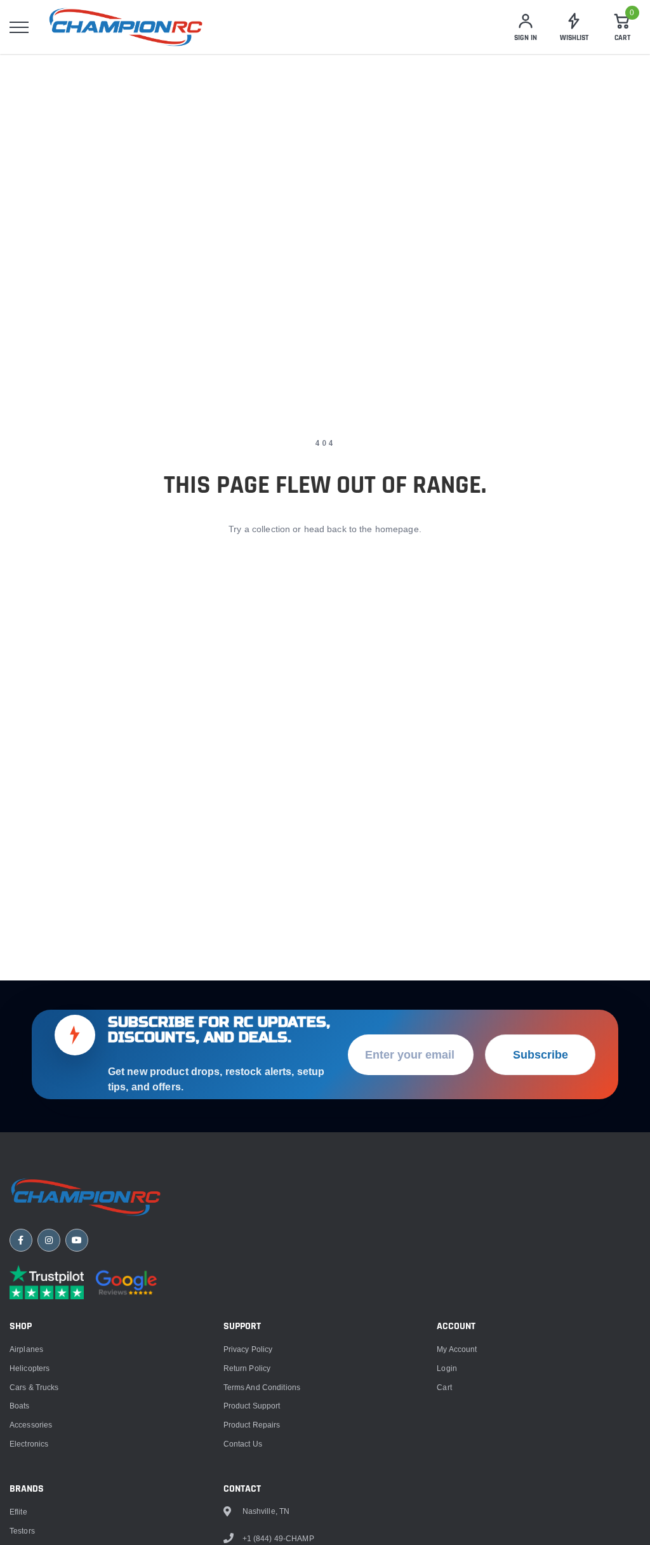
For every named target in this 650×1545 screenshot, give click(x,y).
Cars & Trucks (34, 1387)
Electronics (29, 1443)
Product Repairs (252, 1424)
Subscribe (540, 1054)
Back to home (324, 579)
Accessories (31, 1424)
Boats (20, 1405)
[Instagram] (48, 1240)
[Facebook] (21, 1240)
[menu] (19, 27)
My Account (457, 1349)
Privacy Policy (248, 1349)
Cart (444, 1387)
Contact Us (242, 1443)
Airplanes (26, 1349)
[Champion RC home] (86, 1197)
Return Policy (247, 1368)
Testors (22, 1530)
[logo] (126, 27)
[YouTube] (76, 1240)
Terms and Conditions (261, 1387)
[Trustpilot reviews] (47, 1282)
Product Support (252, 1405)
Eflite (18, 1511)
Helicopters (30, 1368)
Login (447, 1368)
